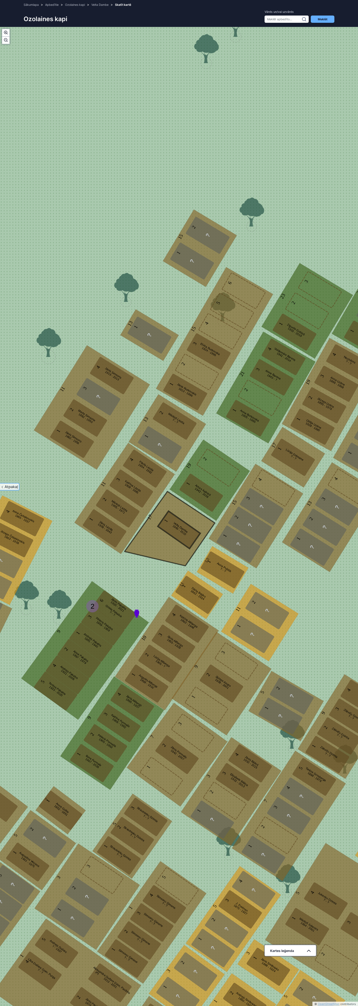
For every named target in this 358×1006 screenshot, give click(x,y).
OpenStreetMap (329, 1004)
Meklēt (322, 19)
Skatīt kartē (123, 4)
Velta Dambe (100, 4)
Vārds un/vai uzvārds (279, 11)
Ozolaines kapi (75, 4)
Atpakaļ (11, 487)
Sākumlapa (31, 4)
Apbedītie (52, 4)
